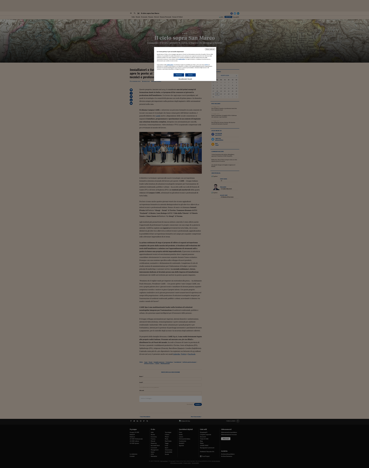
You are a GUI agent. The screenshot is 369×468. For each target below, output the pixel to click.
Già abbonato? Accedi (185, 79)
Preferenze (179, 74)
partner (206, 64)
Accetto (190, 74)
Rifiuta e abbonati (210, 49)
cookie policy (181, 59)
